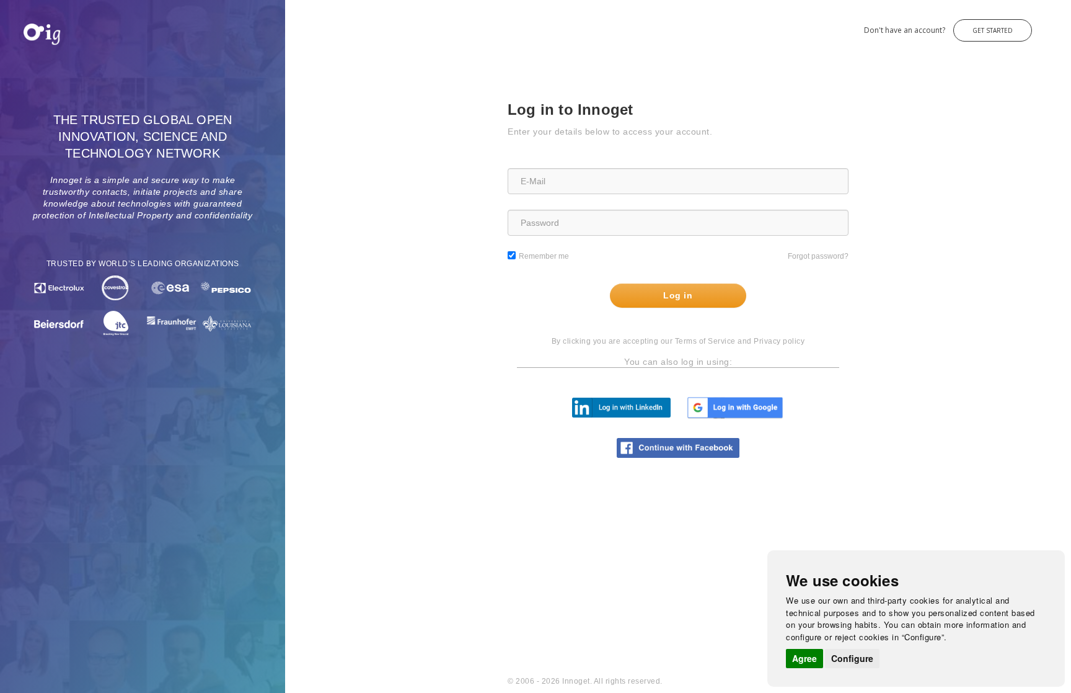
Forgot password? (818, 256)
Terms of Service (705, 341)
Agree (804, 658)
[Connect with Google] (735, 407)
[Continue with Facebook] (678, 447)
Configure (852, 658)
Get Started (992, 30)
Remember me (544, 256)
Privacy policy (779, 341)
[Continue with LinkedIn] (621, 407)
